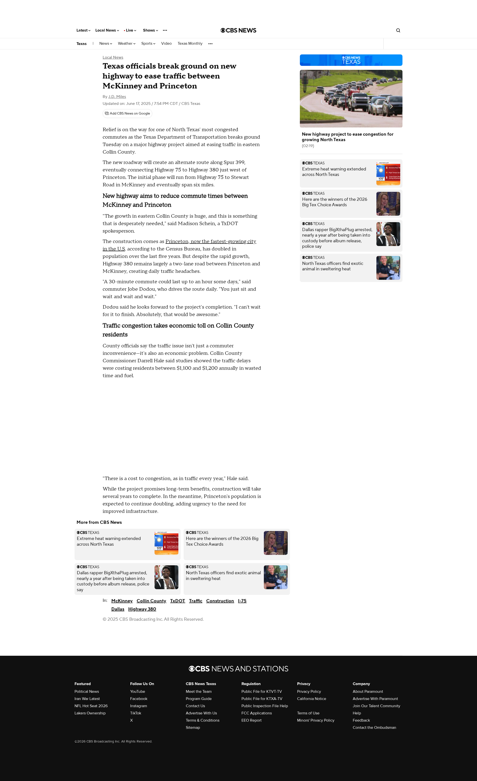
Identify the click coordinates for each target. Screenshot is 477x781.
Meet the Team (199, 692)
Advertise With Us (201, 713)
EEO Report (251, 720)
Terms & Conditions (202, 720)
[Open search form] (398, 30)
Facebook (138, 699)
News (104, 43)
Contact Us (195, 706)
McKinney (122, 601)
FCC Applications (256, 713)
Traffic (195, 601)
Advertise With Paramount (375, 699)
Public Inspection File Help (264, 706)
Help (357, 713)
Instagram (138, 706)
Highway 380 (142, 609)
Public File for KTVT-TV (261, 692)
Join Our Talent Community (376, 706)
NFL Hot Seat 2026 (91, 706)
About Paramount (368, 692)
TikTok (135, 713)
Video (166, 43)
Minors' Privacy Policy (315, 720)
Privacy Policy (309, 692)
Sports (147, 43)
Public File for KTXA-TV (261, 699)
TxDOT (177, 601)
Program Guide (199, 699)
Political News (87, 692)
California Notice (311, 699)
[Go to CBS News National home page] (238, 30)
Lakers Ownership (90, 713)
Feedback (361, 720)
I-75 (242, 601)
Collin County (151, 601)
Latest (82, 30)
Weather (125, 43)
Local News (106, 30)
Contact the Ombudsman (374, 728)
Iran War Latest (87, 699)
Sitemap (193, 728)
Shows (149, 30)
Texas (82, 43)
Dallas (117, 609)
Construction (220, 601)
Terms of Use (308, 713)
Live (130, 30)
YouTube (137, 692)
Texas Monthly (190, 43)
